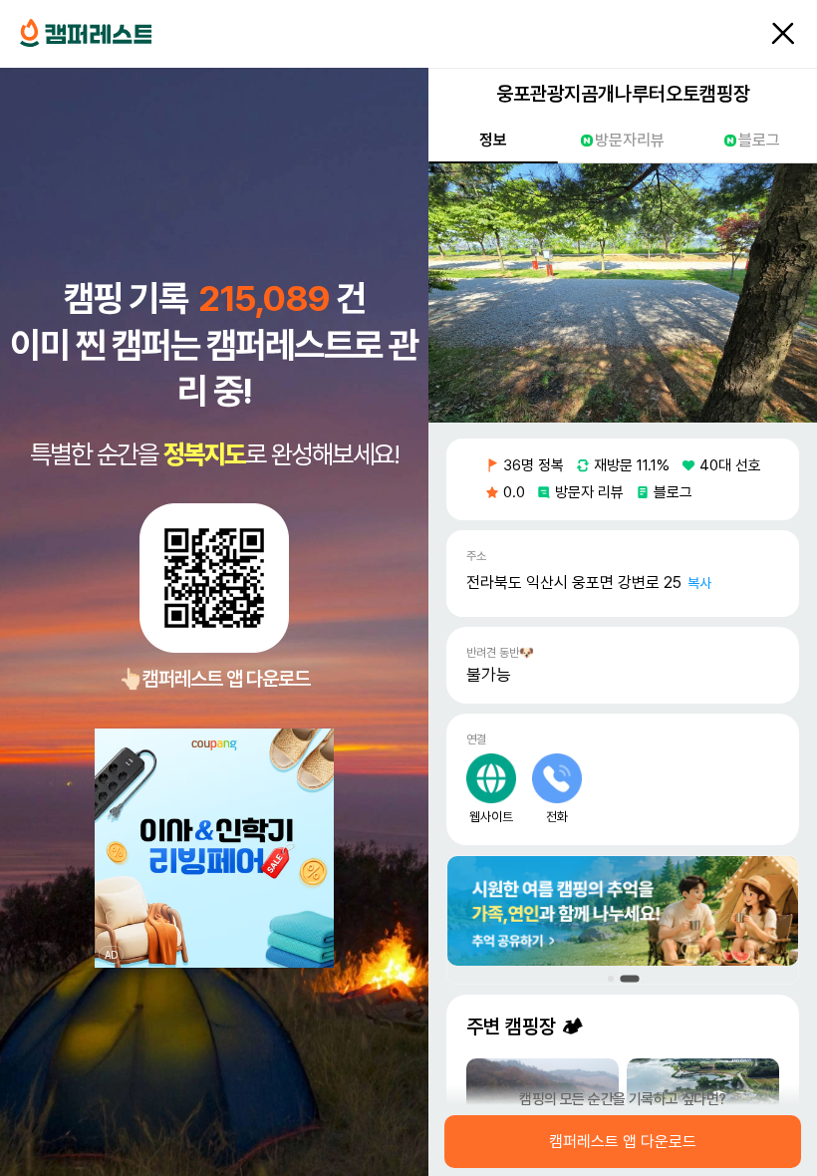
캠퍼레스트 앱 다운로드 (622, 1142)
